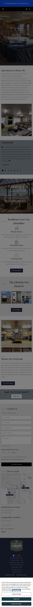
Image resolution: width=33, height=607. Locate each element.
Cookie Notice (16, 590)
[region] (16, 592)
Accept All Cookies (16, 603)
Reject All (16, 599)
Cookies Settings (16, 594)
